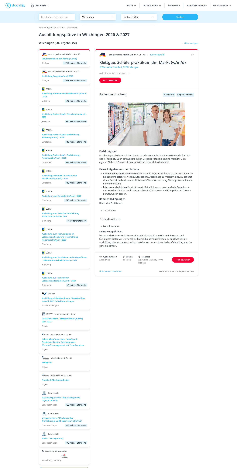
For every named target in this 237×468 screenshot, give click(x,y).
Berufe (130, 5)
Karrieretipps (174, 5)
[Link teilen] (192, 54)
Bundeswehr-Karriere (197, 5)
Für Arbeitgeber (220, 5)
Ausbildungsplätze (47, 27)
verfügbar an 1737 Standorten (113, 73)
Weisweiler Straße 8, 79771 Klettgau (120, 67)
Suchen (180, 17)
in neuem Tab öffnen (111, 271)
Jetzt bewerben (110, 80)
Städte (62, 27)
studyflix (18, 5)
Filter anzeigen (191, 43)
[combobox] (139, 17)
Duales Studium (150, 5)
